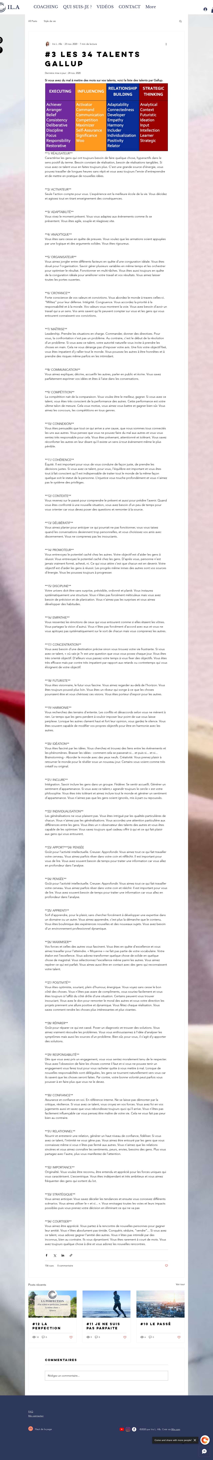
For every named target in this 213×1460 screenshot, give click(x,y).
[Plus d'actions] (166, 44)
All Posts (32, 21)
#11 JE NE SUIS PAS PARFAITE (103, 1326)
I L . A (13, 7)
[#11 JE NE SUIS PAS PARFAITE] (107, 1304)
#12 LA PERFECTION (46, 1326)
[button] (180, 21)
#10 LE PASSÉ (155, 1324)
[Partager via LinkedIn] (62, 1255)
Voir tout (180, 1284)
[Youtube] (122, 1429)
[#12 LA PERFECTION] (52, 1304)
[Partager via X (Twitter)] (54, 1255)
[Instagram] (128, 1429)
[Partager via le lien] (71, 1255)
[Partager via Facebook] (46, 1255)
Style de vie (50, 21)
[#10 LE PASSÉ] (160, 1304)
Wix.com (175, 1429)
